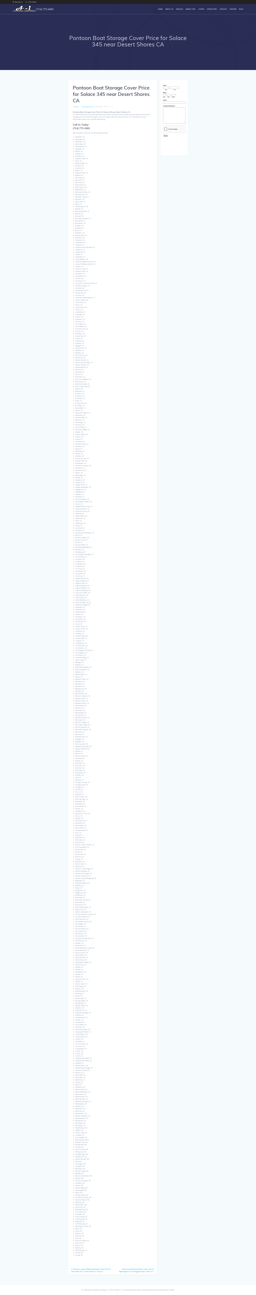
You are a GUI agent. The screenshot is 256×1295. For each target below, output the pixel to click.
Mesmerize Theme (167, 1290)
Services (179, 9)
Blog (241, 9)
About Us (169, 9)
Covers (201, 9)
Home (160, 9)
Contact (223, 9)
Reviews (233, 9)
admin (76, 106)
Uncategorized (87, 106)
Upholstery (212, 9)
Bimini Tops (191, 9)
